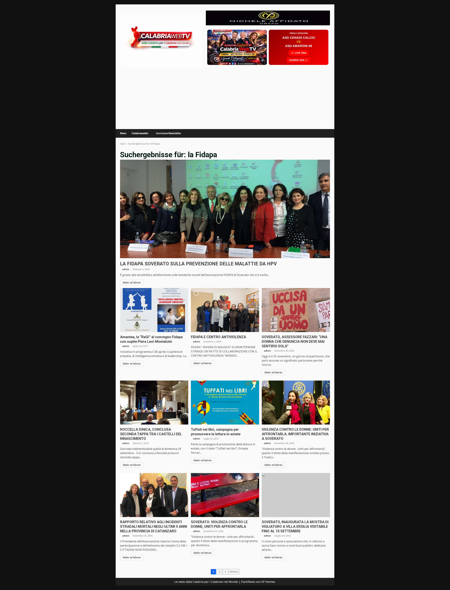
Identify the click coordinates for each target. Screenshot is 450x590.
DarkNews (248, 582)
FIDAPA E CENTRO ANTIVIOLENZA (225, 310)
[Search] (326, 133)
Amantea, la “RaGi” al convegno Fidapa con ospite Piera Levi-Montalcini (154, 310)
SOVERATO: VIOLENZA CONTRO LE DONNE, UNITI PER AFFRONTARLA (225, 495)
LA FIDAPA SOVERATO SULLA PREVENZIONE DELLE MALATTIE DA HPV (225, 209)
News (123, 133)
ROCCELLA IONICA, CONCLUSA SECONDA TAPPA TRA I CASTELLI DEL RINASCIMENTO (154, 403)
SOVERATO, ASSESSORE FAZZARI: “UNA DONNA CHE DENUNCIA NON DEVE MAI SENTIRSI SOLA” (296, 310)
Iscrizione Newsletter (168, 133)
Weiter (234, 571)
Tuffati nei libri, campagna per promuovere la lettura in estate (225, 403)
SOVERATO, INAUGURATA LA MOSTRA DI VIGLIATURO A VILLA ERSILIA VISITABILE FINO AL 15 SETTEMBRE (296, 495)
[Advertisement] (268, 18)
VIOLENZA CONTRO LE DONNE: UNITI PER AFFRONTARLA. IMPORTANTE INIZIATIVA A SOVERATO (296, 403)
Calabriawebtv (140, 133)
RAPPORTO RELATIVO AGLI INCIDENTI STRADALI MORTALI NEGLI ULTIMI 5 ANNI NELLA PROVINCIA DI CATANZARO (154, 495)
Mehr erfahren (132, 282)
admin (125, 269)
